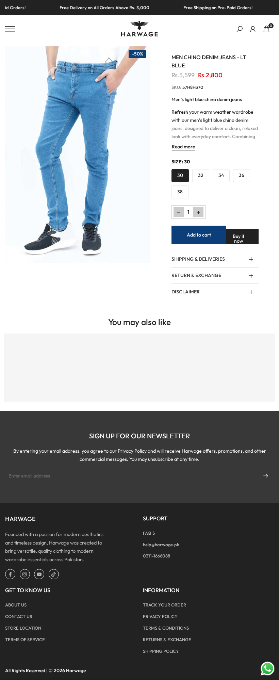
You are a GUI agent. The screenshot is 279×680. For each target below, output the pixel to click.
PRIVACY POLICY (160, 616)
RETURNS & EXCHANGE (167, 639)
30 (180, 175)
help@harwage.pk (161, 544)
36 (241, 175)
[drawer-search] (239, 29)
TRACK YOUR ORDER (164, 605)
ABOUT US (16, 605)
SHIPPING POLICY (161, 651)
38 (180, 192)
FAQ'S (149, 533)
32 (200, 175)
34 (221, 175)
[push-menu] (10, 29)
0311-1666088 (156, 555)
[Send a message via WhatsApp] (268, 669)
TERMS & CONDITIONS (166, 628)
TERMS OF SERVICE (25, 639)
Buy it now (238, 238)
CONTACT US (18, 616)
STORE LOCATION (23, 628)
